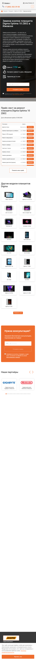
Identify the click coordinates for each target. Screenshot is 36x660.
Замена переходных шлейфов (10, 130)
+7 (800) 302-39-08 (12, 7)
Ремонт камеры (6, 144)
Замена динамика (7, 155)
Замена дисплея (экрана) (9, 162)
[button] (30, 372)
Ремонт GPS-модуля (7, 134)
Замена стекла (6, 152)
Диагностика (5, 127)
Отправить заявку (18, 89)
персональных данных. (18, 94)
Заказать (30, 127)
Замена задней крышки (8, 159)
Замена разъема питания (8, 141)
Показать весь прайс (18, 170)
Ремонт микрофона (7, 137)
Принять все (18, 656)
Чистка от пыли (6, 148)
